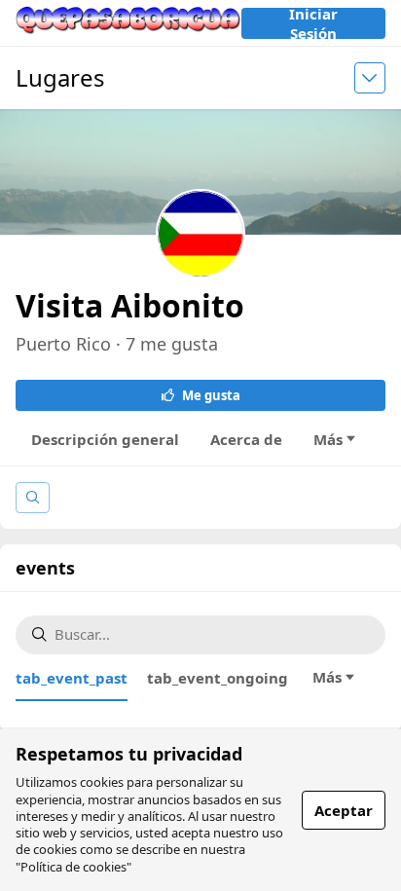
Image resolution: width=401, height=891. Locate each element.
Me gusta (211, 395)
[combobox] (212, 634)
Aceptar (343, 810)
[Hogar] (128, 23)
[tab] (72, 677)
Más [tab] (328, 439)
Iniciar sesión (313, 23)
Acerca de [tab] (246, 439)
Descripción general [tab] (105, 439)
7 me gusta (172, 343)
